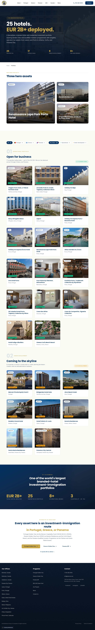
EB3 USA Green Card (38, 583)
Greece (33, 3)
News (59, 3)
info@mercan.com (68, 576)
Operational (66, 142)
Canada (52, 3)
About (18, 3)
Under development (80, 142)
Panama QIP (65, 546)
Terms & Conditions (88, 623)
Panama (40, 3)
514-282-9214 (79, 3)
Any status (53, 142)
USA (46, 3)
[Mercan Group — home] (4, 3)
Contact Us (35, 594)
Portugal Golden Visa (30, 546)
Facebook (67, 585)
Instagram (75, 585)
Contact (89, 3)
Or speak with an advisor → (47, 551)
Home (8, 65)
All (9, 142)
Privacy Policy (78, 623)
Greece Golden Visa (49, 546)
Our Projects (36, 587)
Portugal (26, 3)
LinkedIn (82, 585)
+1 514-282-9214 (68, 572)
